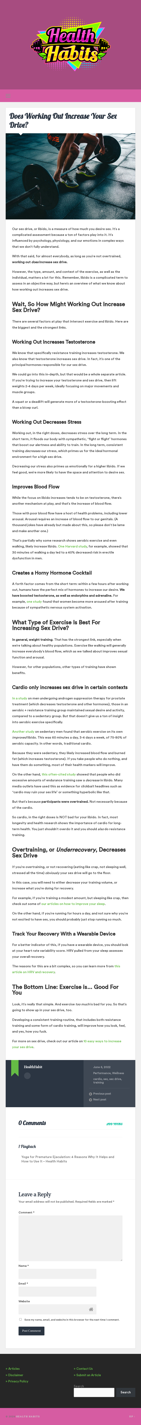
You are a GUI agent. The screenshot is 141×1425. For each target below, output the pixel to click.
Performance (102, 1073)
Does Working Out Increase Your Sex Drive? (63, 120)
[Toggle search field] (133, 95)
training (98, 1082)
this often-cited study (59, 774)
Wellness (118, 1073)
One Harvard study (72, 546)
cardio (97, 1079)
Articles (14, 1368)
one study (34, 601)
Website (24, 1301)
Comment (27, 1212)
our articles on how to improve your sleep (73, 904)
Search (79, 1386)
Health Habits (28, 1416)
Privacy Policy (18, 1381)
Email (23, 1283)
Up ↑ (132, 1416)
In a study (19, 698)
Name (24, 1265)
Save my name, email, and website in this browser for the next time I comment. (72, 1320)
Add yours (114, 1124)
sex (105, 1079)
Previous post (102, 1093)
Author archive (27, 1075)
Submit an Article (88, 1375)
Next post (99, 1099)
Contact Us (84, 1368)
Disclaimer (15, 1375)
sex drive (115, 1079)
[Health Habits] (71, 44)
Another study (23, 731)
